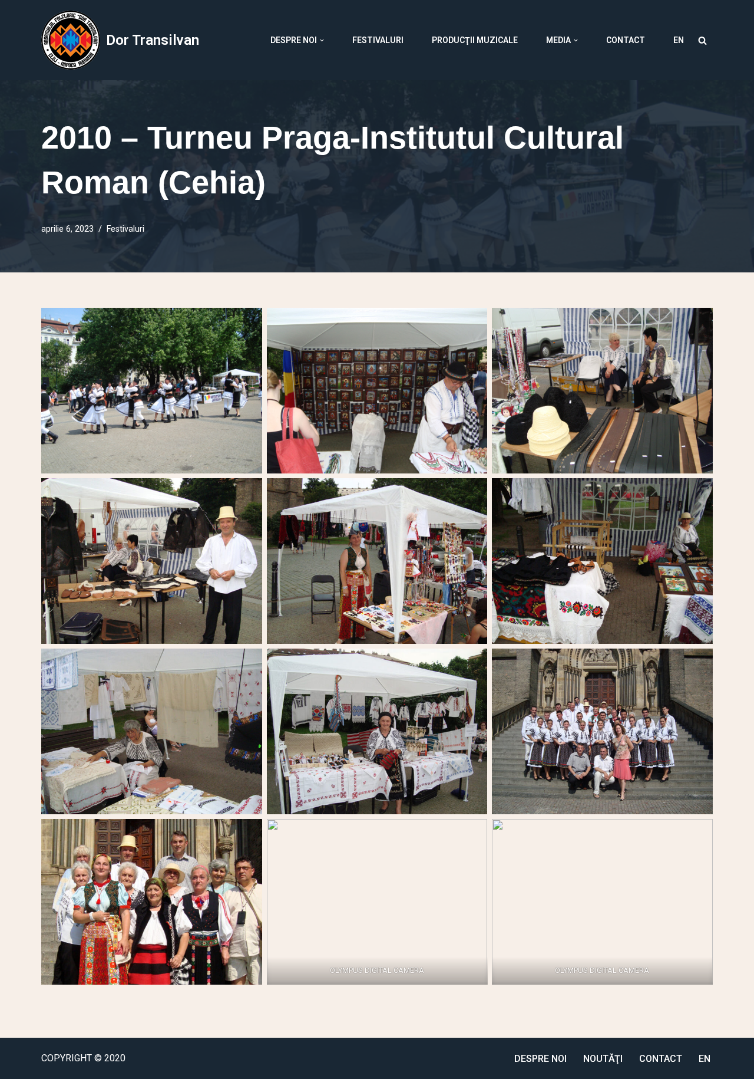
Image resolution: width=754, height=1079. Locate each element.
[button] (322, 40)
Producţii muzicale (475, 40)
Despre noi (540, 1058)
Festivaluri (378, 40)
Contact (625, 40)
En (678, 40)
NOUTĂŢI (603, 1058)
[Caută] (702, 40)
